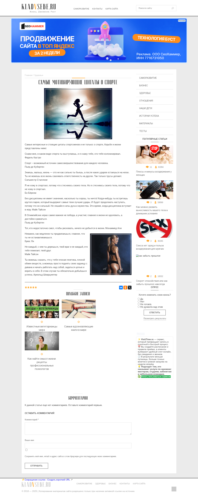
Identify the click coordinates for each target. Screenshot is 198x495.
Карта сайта (111, 9)
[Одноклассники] (125, 287)
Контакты (97, 9)
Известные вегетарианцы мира (41, 328)
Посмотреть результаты (155, 318)
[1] (26, 287)
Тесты (143, 131)
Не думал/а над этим (151, 307)
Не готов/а (145, 304)
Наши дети (145, 108)
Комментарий (32, 419)
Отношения (146, 100)
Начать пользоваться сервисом (156, 377)
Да (141, 299)
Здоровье (145, 93)
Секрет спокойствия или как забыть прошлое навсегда (152, 282)
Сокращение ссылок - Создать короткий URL (47, 479)
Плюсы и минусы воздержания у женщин (154, 173)
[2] (28, 287)
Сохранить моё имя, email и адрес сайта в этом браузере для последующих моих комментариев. (71, 456)
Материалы (146, 123)
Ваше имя (29, 440)
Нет (142, 301)
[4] (33, 287)
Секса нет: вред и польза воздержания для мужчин (150, 247)
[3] (31, 287)
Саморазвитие (81, 9)
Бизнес (143, 85)
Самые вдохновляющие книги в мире (78, 328)
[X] (129, 287)
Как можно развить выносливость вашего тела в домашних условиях (152, 210)
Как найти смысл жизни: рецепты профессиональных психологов (41, 363)
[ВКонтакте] (121, 287)
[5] (36, 287)
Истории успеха (149, 115)
